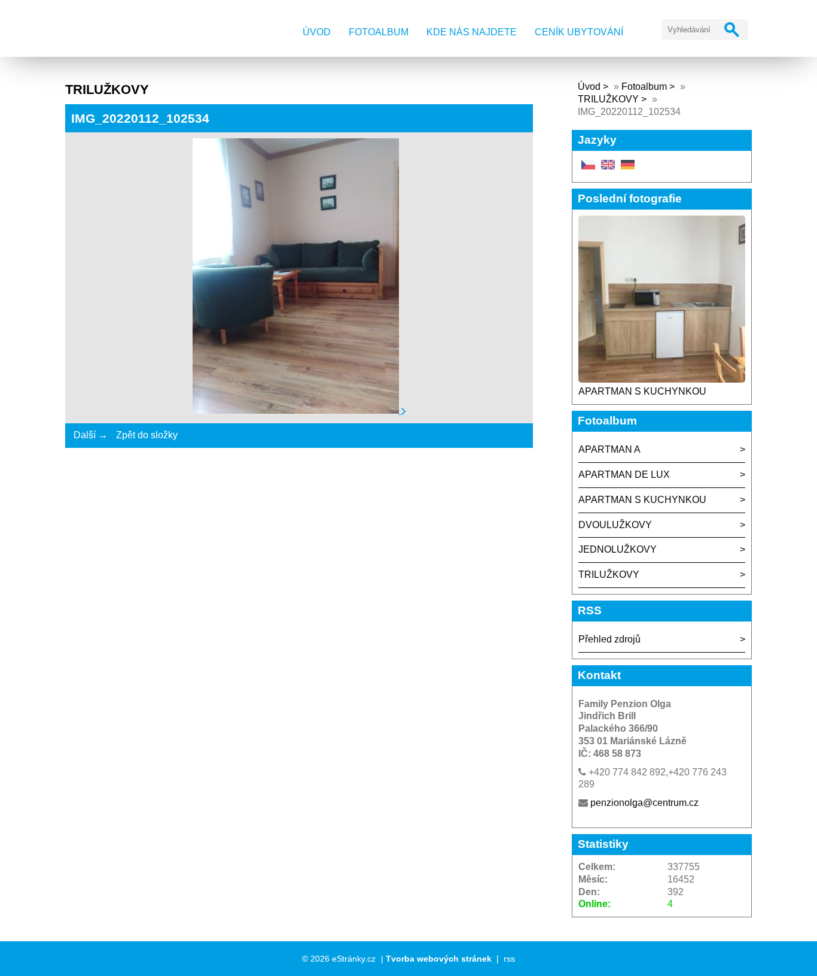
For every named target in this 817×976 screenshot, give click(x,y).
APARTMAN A (609, 449)
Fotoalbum (378, 32)
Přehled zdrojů (609, 639)
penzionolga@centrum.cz (644, 803)
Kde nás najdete (471, 32)
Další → (91, 435)
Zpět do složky (147, 435)
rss (509, 958)
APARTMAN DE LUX (624, 474)
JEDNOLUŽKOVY (617, 549)
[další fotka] (403, 410)
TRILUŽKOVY (608, 99)
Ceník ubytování (579, 32)
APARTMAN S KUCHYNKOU (642, 391)
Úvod (317, 32)
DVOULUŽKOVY (615, 525)
